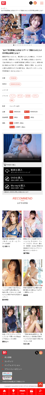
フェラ (12, 96)
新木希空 (5, 299)
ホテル (35, 96)
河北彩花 (13, 78)
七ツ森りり (6, 246)
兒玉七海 (26, 344)
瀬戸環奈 (26, 253)
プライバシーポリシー (13, 369)
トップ (3, 8)
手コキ (20, 96)
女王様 (28, 96)
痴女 (11, 100)
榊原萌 (25, 295)
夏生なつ (5, 341)
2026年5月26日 (15, 84)
